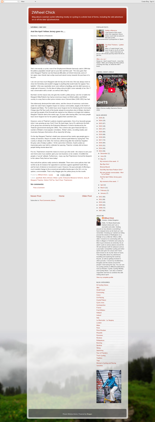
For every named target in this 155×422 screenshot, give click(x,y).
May (102, 159)
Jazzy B (86, 178)
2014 (101, 148)
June (102, 156)
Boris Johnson (48, 178)
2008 (101, 208)
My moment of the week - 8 (109, 161)
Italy (97, 318)
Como (98, 295)
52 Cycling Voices (102, 285)
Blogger (89, 414)
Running (99, 343)
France (98, 307)
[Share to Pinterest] (69, 175)
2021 (101, 129)
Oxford (46, 180)
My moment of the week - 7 (109, 181)
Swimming (99, 350)
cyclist (60, 178)
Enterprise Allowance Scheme (73, 178)
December (104, 153)
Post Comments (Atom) (47, 200)
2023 (101, 123)
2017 (101, 140)
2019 (101, 134)
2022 (101, 126)
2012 (101, 197)
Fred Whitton (100, 310)
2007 (101, 210)
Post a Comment (38, 187)
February (103, 190)
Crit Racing (100, 297)
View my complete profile (104, 277)
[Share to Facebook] (67, 175)
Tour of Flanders (102, 353)
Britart (55, 178)
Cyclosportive (100, 305)
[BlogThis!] (63, 175)
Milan (98, 325)
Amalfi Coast (100, 290)
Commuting (100, 292)
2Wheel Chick (43, 12)
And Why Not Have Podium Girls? (111, 169)
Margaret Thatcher (37, 180)
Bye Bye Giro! (104, 164)
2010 (101, 202)
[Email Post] (57, 175)
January (103, 193)
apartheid (39, 178)
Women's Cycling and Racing (106, 363)
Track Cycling (100, 355)
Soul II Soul (59, 180)
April (102, 185)
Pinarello (99, 333)
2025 (101, 118)
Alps (97, 287)
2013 (101, 151)
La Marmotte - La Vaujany (105, 320)
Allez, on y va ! (101, 59)
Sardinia (99, 345)
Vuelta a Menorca (111, 30)
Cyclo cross (100, 302)
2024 (101, 120)
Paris (98, 328)
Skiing (98, 348)
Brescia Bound (105, 167)
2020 (101, 131)
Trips (98, 360)
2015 (101, 145)
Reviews (99, 338)
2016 (101, 143)
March (102, 187)
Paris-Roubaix (101, 330)
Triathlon (99, 358)
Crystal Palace (101, 300)
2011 (100, 199)
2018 (101, 137)
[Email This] (61, 175)
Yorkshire (99, 365)
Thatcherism (68, 180)
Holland (99, 313)
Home (61, 196)
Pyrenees (99, 335)
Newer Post (36, 196)
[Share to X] (65, 175)
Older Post (87, 196)
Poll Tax (52, 180)
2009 (101, 205)
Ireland (98, 315)
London (99, 323)
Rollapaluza (100, 340)
